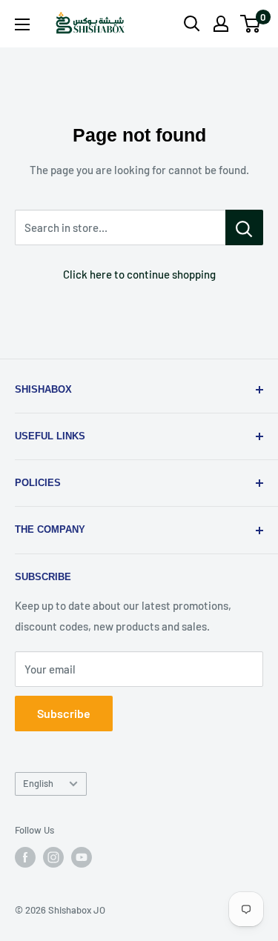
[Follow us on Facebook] (25, 857)
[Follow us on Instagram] (53, 857)
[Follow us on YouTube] (81, 857)
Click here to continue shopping (139, 274)
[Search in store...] (244, 227)
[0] (251, 24)
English (38, 783)
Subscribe (63, 713)
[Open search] (192, 24)
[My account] (221, 24)
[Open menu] (22, 24)
